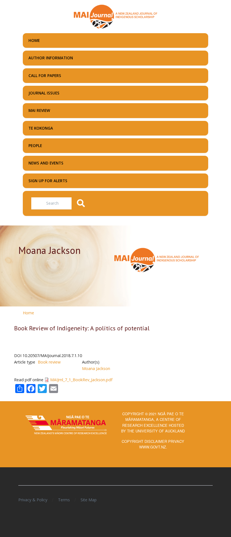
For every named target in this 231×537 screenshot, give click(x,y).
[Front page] (115, 16)
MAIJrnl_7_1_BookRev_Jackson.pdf (81, 379)
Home (28, 312)
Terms (64, 499)
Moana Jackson (96, 368)
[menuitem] (115, 40)
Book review (49, 362)
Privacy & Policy (32, 499)
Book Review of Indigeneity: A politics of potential (82, 328)
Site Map (89, 499)
